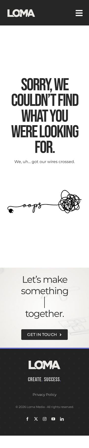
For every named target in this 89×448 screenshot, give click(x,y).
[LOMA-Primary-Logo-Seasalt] (21, 9)
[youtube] (53, 419)
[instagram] (44, 419)
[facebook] (27, 419)
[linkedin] (62, 419)
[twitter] (36, 419)
